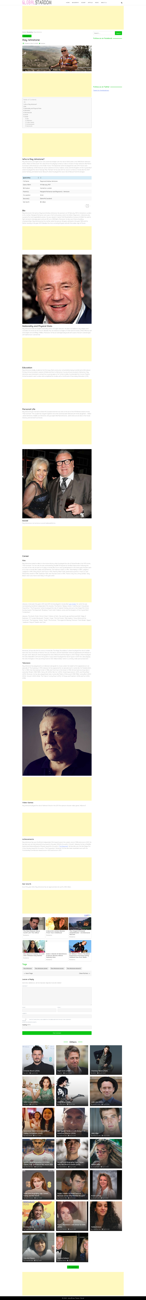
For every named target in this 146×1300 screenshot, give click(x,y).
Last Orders (72, 604)
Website (24, 1013)
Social (26, 114)
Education (27, 110)
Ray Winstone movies (57, 968)
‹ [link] (84, 206)
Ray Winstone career (41, 968)
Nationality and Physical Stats (32, 108)
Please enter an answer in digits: (29, 1021)
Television (29, 120)
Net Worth (29, 126)
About (103, 2)
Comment (25, 986)
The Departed (63, 846)
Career (26, 116)
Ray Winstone (28, 968)
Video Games (30, 122)
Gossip (83, 2)
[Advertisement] (73, 18)
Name (24, 1007)
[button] (38, 178)
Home (68, 2)
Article (90, 2)
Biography (75, 2)
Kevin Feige (29, 973)
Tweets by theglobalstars (101, 90)
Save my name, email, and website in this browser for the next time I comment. (50, 1019)
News (97, 2)
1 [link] (87, 206)
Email (59, 1007)
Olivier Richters (83, 973)
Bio (25, 106)
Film (28, 118)
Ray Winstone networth (74, 968)
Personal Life (28, 112)
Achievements (30, 124)
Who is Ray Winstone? (30, 104)
